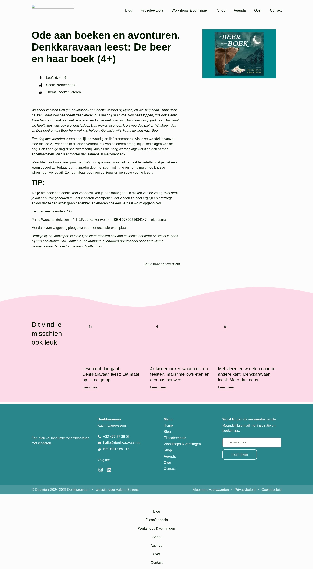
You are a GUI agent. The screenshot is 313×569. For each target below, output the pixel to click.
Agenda (240, 10)
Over (257, 10)
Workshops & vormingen (190, 10)
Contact (276, 10)
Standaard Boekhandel (120, 241)
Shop (221, 10)
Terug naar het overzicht (162, 264)
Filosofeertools (152, 10)
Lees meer (90, 387)
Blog (128, 10)
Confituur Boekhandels (84, 241)
